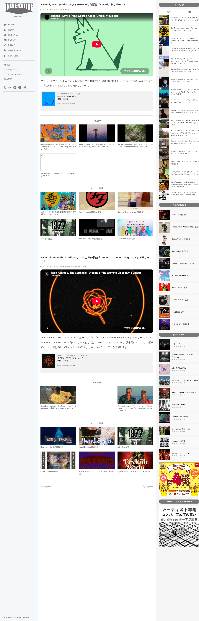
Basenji (67, 10)
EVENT (12, 40)
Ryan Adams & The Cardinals (76, 266)
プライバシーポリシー (13, 74)
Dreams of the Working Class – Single (72, 355)
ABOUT (7, 65)
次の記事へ (148, 486)
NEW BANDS (15, 50)
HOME (11, 25)
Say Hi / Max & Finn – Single (68, 94)
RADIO (11, 45)
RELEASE (13, 35)
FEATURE (13, 56)
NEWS (11, 30)
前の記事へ (45, 486)
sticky (66, 103)
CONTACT (8, 79)
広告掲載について (11, 70)
